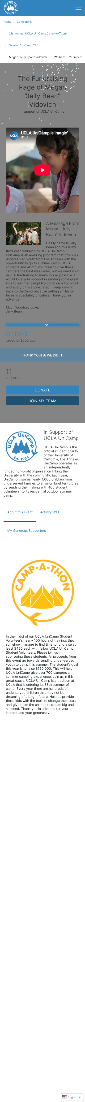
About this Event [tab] (20, 512)
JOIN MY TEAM (42, 401)
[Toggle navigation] (78, 7)
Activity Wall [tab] (49, 512)
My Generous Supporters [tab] (26, 530)
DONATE (42, 390)
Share (61, 57)
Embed (76, 57)
